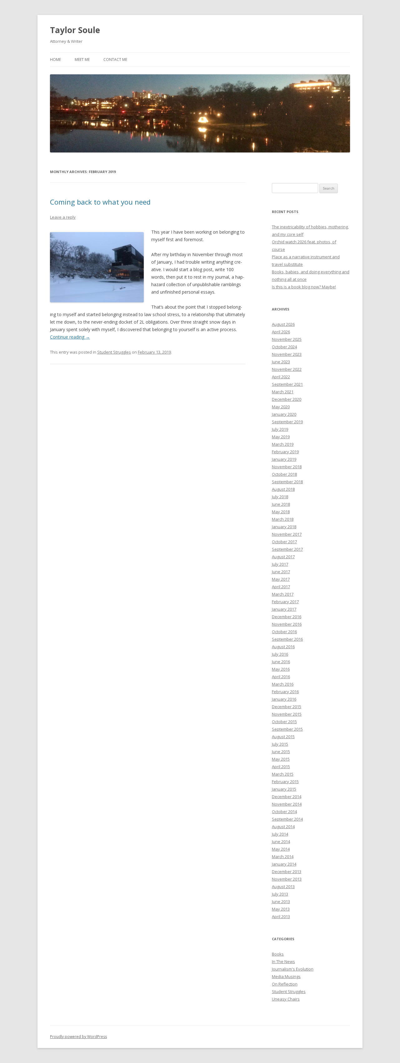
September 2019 (287, 422)
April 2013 (281, 916)
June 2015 (281, 751)
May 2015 (281, 759)
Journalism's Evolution (292, 969)
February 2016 (285, 691)
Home (55, 59)
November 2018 (287, 466)
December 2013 (286, 871)
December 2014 (286, 796)
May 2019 (281, 437)
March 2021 (282, 392)
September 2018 (287, 481)
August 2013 (283, 886)
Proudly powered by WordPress (78, 1036)
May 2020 (281, 407)
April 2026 (281, 332)
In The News (283, 961)
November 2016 (287, 624)
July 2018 (280, 496)
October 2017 (284, 541)
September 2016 (287, 639)
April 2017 (281, 586)
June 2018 (281, 504)
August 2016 (283, 646)
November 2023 (287, 354)
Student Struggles (114, 352)
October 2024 (284, 347)
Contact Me (115, 59)
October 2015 (284, 721)
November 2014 (287, 804)
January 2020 (284, 414)
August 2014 (283, 826)
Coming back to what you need (100, 201)
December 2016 (286, 616)
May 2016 (281, 669)
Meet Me (82, 59)
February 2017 (285, 601)
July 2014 (280, 834)
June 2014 (281, 841)
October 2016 (284, 631)
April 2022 (281, 377)
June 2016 (281, 661)
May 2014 (281, 849)
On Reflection (285, 984)
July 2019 (280, 429)
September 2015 (287, 729)
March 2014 (282, 856)
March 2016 (282, 684)
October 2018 (284, 474)
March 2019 (282, 444)
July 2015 (280, 744)
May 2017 (281, 579)
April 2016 (281, 676)
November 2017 (287, 534)
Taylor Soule (75, 30)
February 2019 (285, 452)
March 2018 (282, 519)
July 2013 (280, 894)
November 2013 (287, 879)
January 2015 (284, 789)
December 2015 (286, 706)
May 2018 (281, 511)
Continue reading (70, 337)
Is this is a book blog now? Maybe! (304, 287)
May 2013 (281, 909)
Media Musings (286, 976)
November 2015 (287, 714)
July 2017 (280, 564)
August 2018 (283, 489)
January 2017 (284, 609)
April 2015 (281, 766)
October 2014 (284, 811)
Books (278, 954)
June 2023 (281, 362)
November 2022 (287, 369)
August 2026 (283, 324)
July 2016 (280, 654)
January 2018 (284, 526)
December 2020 (286, 399)
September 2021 (287, 384)
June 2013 (281, 901)
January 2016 (284, 699)
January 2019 (284, 459)
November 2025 (287, 339)
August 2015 (283, 736)
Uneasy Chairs (286, 999)
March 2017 (282, 594)
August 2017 (283, 556)
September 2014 (287, 819)
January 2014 (284, 864)
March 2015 (282, 774)
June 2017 (281, 571)
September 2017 (287, 549)
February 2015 (285, 781)
